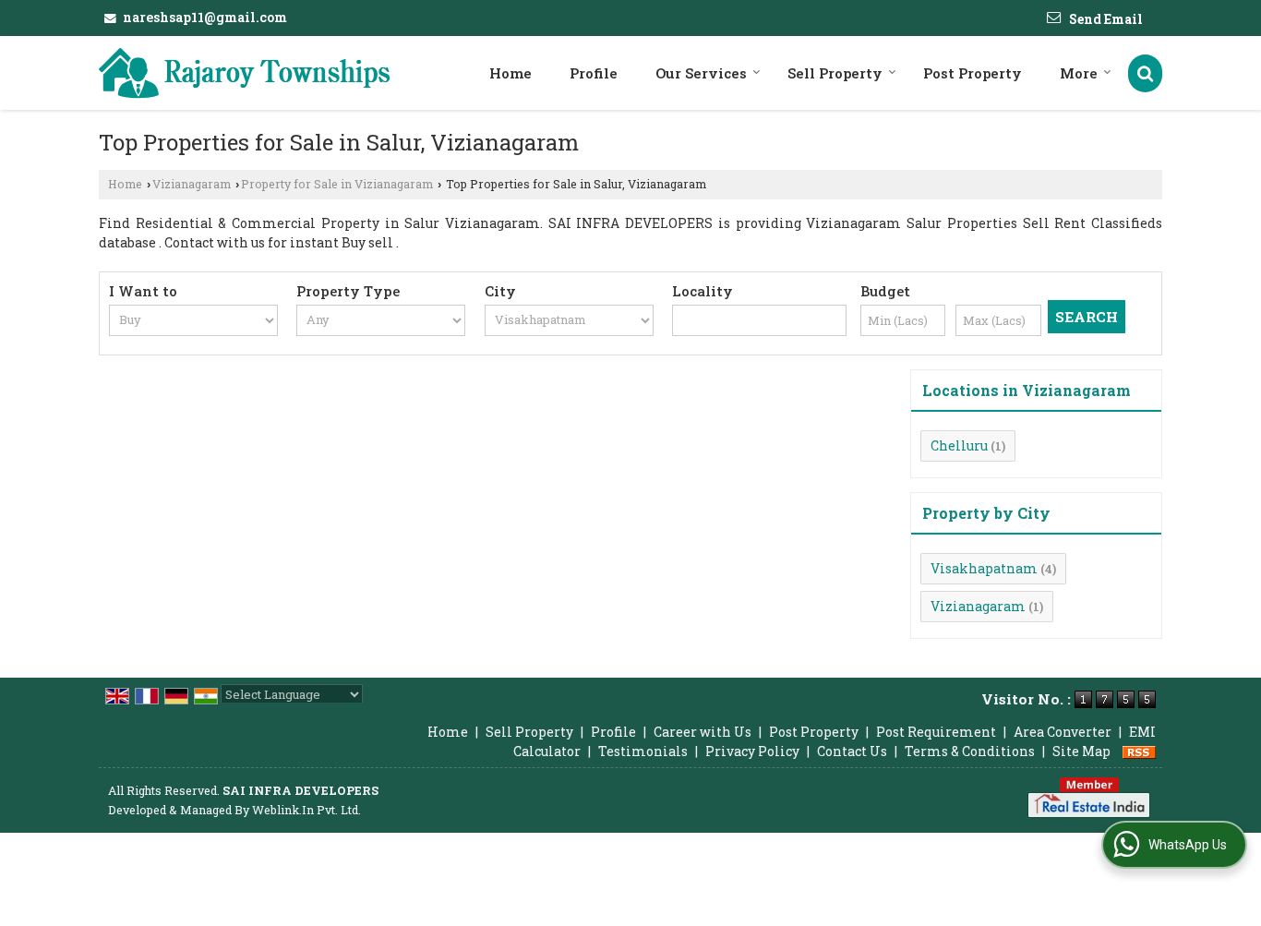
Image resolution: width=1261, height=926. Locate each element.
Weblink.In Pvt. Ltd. (306, 809)
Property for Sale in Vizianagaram (337, 183)
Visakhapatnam (984, 568)
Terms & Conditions (970, 751)
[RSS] (1139, 751)
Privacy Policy (752, 751)
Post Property (972, 73)
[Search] (1145, 73)
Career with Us (702, 731)
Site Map (1081, 751)
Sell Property (835, 73)
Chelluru (959, 445)
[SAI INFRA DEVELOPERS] (244, 73)
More (1079, 73)
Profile (594, 73)
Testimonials (643, 751)
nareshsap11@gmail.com (205, 17)
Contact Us (852, 751)
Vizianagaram (191, 183)
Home (510, 73)
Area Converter (1062, 731)
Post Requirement (936, 731)
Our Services (701, 73)
